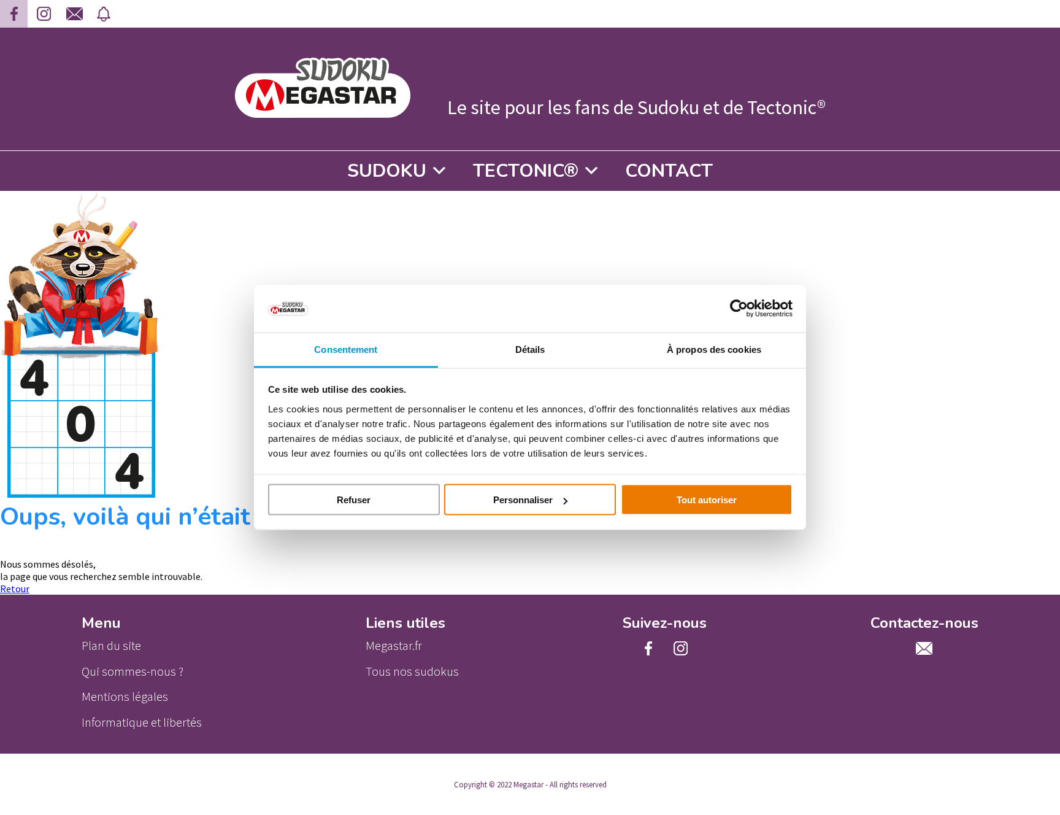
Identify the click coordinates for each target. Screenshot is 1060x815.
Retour (14, 588)
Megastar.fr (394, 646)
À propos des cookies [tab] (714, 349)
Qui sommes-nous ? (132, 671)
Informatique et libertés (142, 722)
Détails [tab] (530, 349)
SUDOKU (386, 170)
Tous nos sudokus (412, 671)
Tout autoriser (707, 500)
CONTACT (669, 170)
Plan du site (111, 646)
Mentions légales (125, 697)
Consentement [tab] (345, 349)
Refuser (354, 500)
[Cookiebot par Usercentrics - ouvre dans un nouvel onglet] (739, 308)
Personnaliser (523, 500)
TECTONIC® (525, 170)
